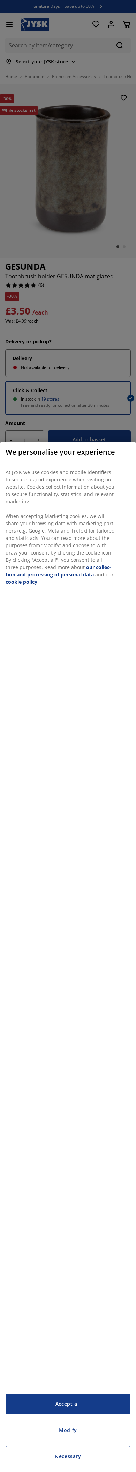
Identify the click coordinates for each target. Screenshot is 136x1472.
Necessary (68, 1456)
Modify (68, 1430)
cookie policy (21, 582)
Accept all (68, 1404)
